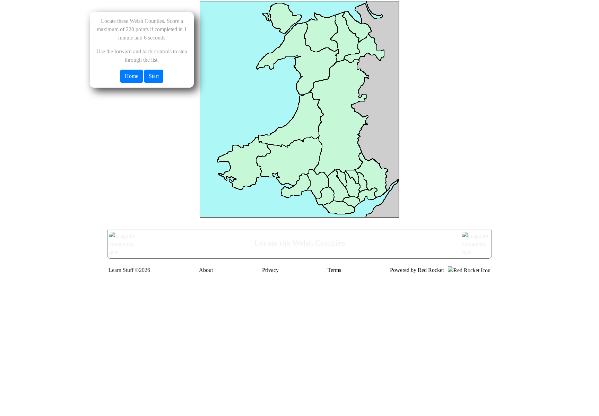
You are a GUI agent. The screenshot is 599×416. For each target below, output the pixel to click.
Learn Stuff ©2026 (129, 270)
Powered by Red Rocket (419, 270)
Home (131, 76)
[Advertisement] (299, 330)
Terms (334, 270)
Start (154, 76)
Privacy (270, 270)
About (206, 270)
